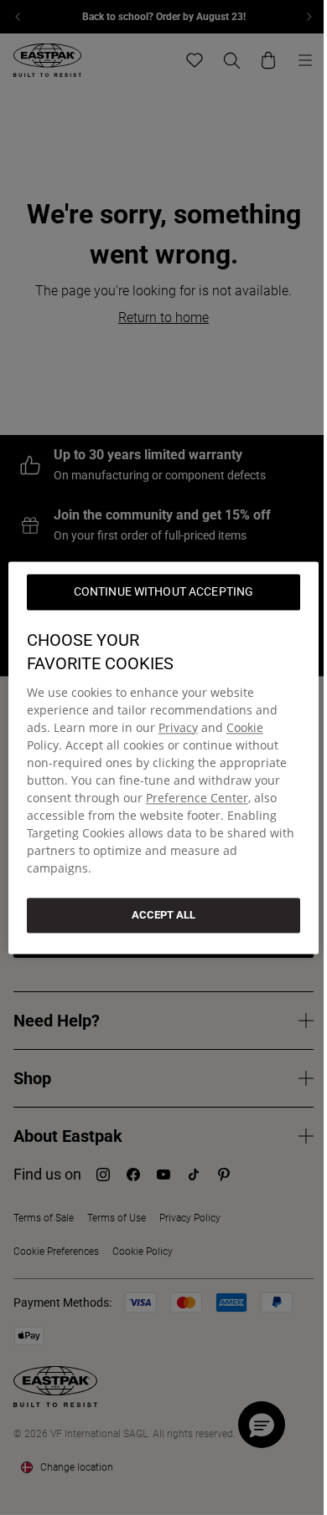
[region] (163, 757)
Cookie (244, 727)
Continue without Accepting (164, 591)
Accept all (163, 914)
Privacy (178, 727)
